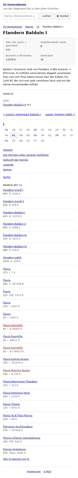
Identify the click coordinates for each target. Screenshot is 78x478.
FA (6, 129)
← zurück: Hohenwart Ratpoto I (22, 114)
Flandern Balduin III (15, 235)
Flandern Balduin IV (15, 246)
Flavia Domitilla (13, 325)
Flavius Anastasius (14, 449)
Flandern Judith (12, 257)
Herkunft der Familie (15, 159)
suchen (46, 16)
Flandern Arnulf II (13, 201)
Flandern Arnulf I (13, 190)
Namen (29, 26)
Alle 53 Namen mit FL (16, 459)
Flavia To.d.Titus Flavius (17, 415)
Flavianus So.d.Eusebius (18, 426)
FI (64, 129)
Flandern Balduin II (14, 223)
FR (56, 135)
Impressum (34, 471)
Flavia (6, 268)
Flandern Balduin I (14, 212)
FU (6, 140)
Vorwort (7, 149)
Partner (7, 169)
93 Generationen (14, 4)
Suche (6, 177)
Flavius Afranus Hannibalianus (21, 438)
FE (35, 129)
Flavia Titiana (11, 404)
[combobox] (21, 16)
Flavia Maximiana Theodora (20, 381)
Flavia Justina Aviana (16, 359)
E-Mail (47, 471)
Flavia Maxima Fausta (16, 370)
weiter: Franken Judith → (60, 114)
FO (35, 135)
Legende (8, 164)
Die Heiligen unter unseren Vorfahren (26, 155)
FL (13, 135)
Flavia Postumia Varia (16, 392)
